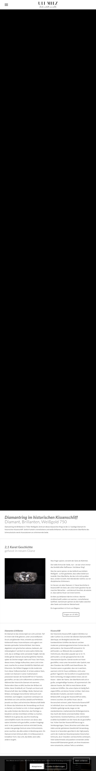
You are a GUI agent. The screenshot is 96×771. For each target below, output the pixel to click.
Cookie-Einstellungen (55, 766)
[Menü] (6, 4)
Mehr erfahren (81, 761)
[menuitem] (6, 4)
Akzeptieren (37, 766)
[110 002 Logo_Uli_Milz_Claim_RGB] (48, 4)
